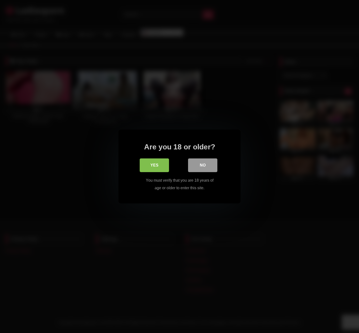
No (203, 165)
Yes (154, 165)
